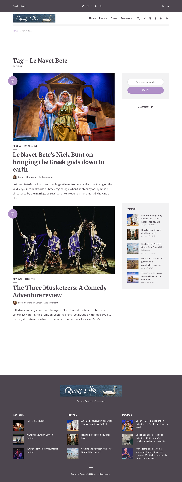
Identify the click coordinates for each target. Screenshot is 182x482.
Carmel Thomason (27, 177)
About (15, 6)
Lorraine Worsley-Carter (30, 302)
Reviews (125, 18)
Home (92, 18)
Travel (113, 18)
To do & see (31, 145)
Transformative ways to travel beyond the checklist (151, 276)
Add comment (46, 177)
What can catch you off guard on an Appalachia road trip (152, 261)
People (103, 18)
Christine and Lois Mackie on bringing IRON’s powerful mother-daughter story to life (150, 438)
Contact (23, 6)
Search (145, 90)
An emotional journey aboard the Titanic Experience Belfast (151, 218)
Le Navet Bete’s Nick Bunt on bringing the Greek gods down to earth (58, 162)
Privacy (80, 401)
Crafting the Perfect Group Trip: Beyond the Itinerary (152, 247)
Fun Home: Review (35, 420)
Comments (99, 401)
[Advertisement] (91, 42)
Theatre (30, 278)
